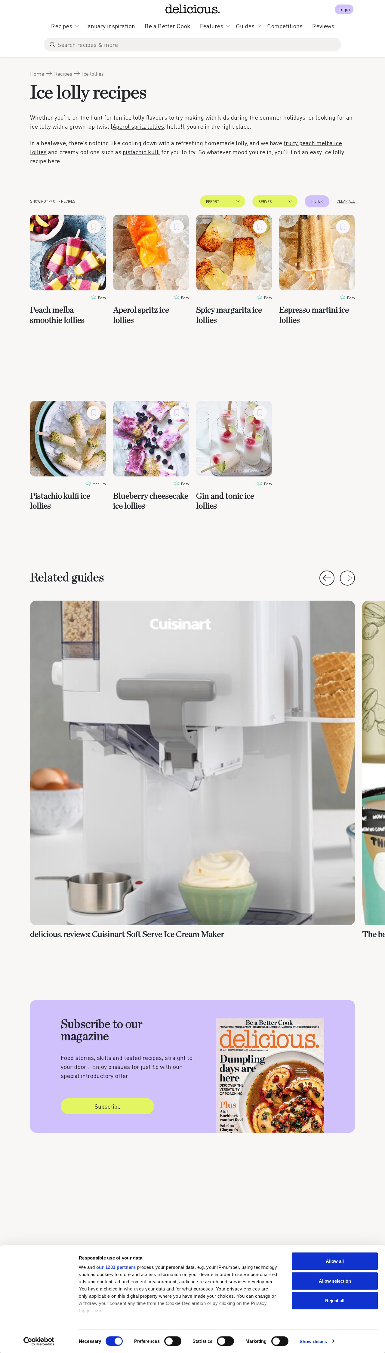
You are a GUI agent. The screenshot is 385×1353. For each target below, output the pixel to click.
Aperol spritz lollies (138, 126)
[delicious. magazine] (192, 9)
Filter (317, 201)
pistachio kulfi (141, 152)
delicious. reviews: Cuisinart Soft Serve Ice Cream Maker (127, 934)
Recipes (61, 26)
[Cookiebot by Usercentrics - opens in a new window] (39, 1341)
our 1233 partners (116, 1267)
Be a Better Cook (167, 26)
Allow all (335, 1261)
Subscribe (107, 1106)
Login (344, 9)
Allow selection (335, 1280)
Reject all (334, 1300)
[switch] (172, 1341)
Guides (245, 26)
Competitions (285, 26)
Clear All (346, 201)
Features (211, 26)
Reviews (323, 26)
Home (37, 73)
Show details (313, 1341)
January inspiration (110, 26)
